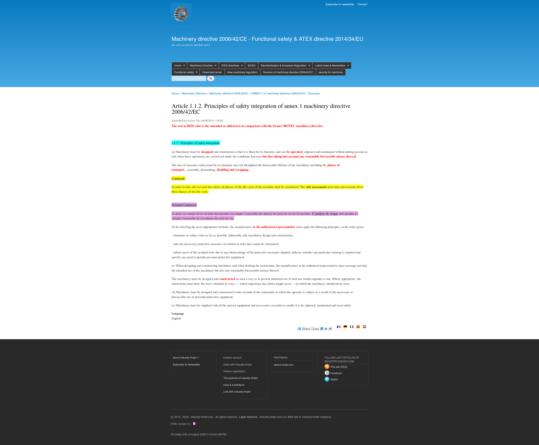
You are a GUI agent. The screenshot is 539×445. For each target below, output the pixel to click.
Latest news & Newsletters (328, 65)
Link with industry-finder (237, 391)
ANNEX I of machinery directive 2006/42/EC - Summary (285, 93)
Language (178, 313)
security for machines (331, 72)
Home (176, 65)
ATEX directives (229, 65)
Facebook (336, 373)
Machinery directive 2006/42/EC (228, 93)
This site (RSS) (338, 366)
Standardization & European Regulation (282, 65)
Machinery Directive (200, 65)
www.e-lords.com (284, 364)
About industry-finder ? (186, 357)
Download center (212, 72)
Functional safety (183, 72)
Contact (362, 4)
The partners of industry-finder (240, 378)
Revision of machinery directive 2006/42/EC (288, 72)
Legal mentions (248, 417)
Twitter (334, 379)
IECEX (251, 65)
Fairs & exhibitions (233, 385)
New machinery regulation (242, 72)
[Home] (181, 14)
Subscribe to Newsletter (186, 364)
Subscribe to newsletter (340, 4)
